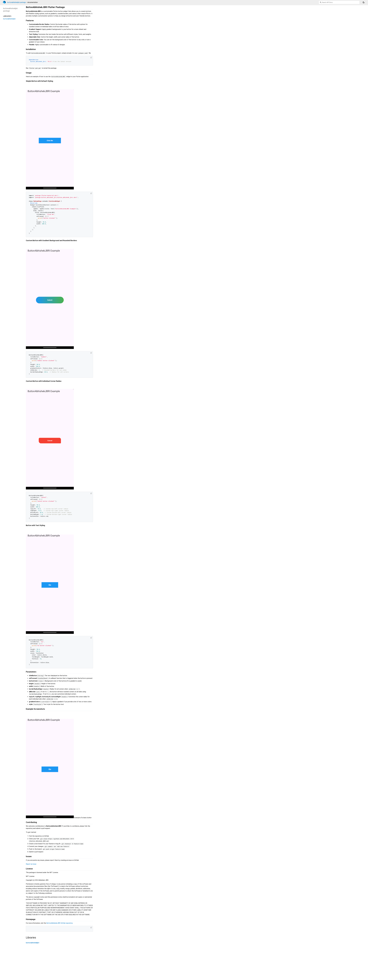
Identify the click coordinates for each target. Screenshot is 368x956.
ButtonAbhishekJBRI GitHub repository (59, 923)
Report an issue (31, 864)
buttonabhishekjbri (32, 943)
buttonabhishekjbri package (16, 2)
